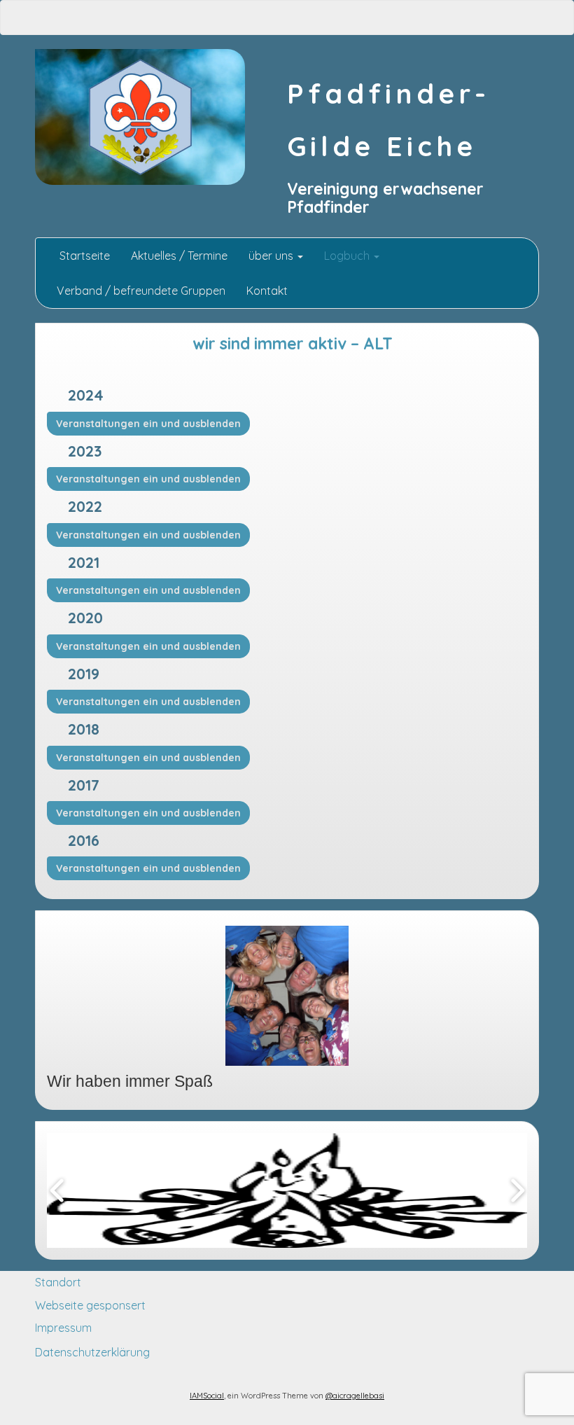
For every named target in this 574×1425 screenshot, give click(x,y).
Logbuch (348, 256)
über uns (272, 256)
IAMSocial (207, 1395)
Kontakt (267, 291)
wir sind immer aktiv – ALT (292, 343)
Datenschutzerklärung (92, 1352)
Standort (58, 1282)
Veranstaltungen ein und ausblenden (148, 423)
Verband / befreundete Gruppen (141, 291)
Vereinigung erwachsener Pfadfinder (385, 198)
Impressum (63, 1328)
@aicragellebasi (355, 1395)
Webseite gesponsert (90, 1305)
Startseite (83, 256)
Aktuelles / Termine (179, 256)
